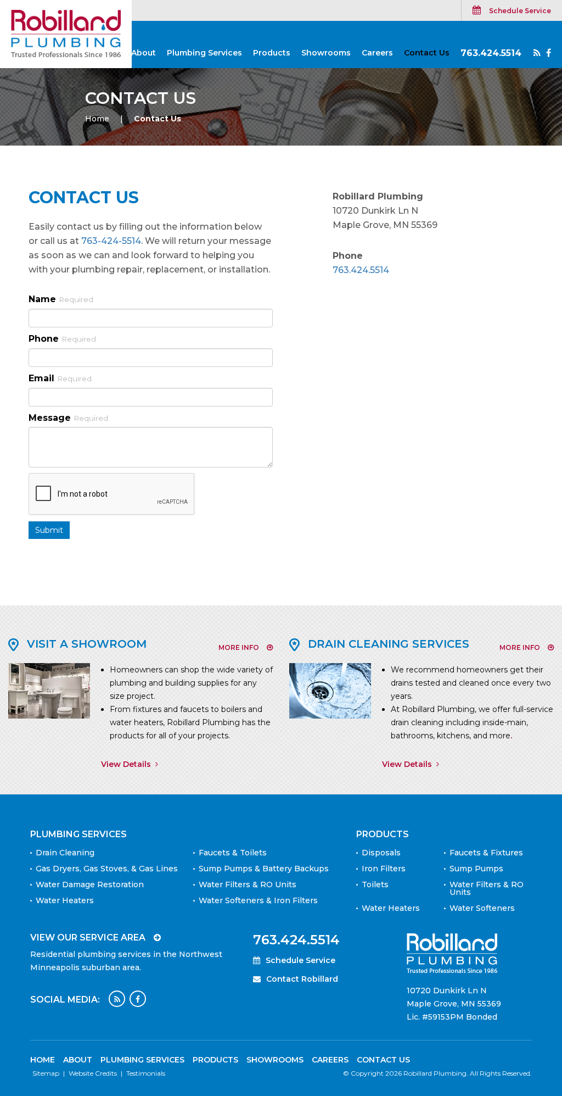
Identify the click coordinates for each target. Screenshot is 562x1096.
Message (68, 418)
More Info (238, 647)
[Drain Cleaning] (330, 690)
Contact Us (426, 53)
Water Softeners (482, 908)
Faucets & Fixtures (486, 853)
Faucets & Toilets (233, 853)
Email (60, 378)
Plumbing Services (204, 53)
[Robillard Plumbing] (66, 33)
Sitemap (45, 1073)
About (143, 53)
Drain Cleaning (65, 853)
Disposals (381, 853)
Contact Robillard (302, 979)
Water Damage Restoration (90, 884)
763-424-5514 (111, 241)
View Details (126, 764)
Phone (62, 338)
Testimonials (145, 1073)
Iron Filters (384, 869)
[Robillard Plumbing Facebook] (138, 999)
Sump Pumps (476, 869)
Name (61, 299)
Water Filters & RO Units (247, 884)
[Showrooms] (49, 690)
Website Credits (93, 1073)
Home (97, 119)
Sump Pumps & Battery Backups (264, 869)
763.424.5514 (490, 53)
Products (271, 53)
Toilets (375, 884)
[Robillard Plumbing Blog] (537, 53)
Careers (377, 53)
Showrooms (326, 53)
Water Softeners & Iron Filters (258, 900)
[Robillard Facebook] (548, 53)
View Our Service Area (87, 937)
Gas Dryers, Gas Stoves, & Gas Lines (107, 869)
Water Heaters (65, 900)
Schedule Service (520, 11)
